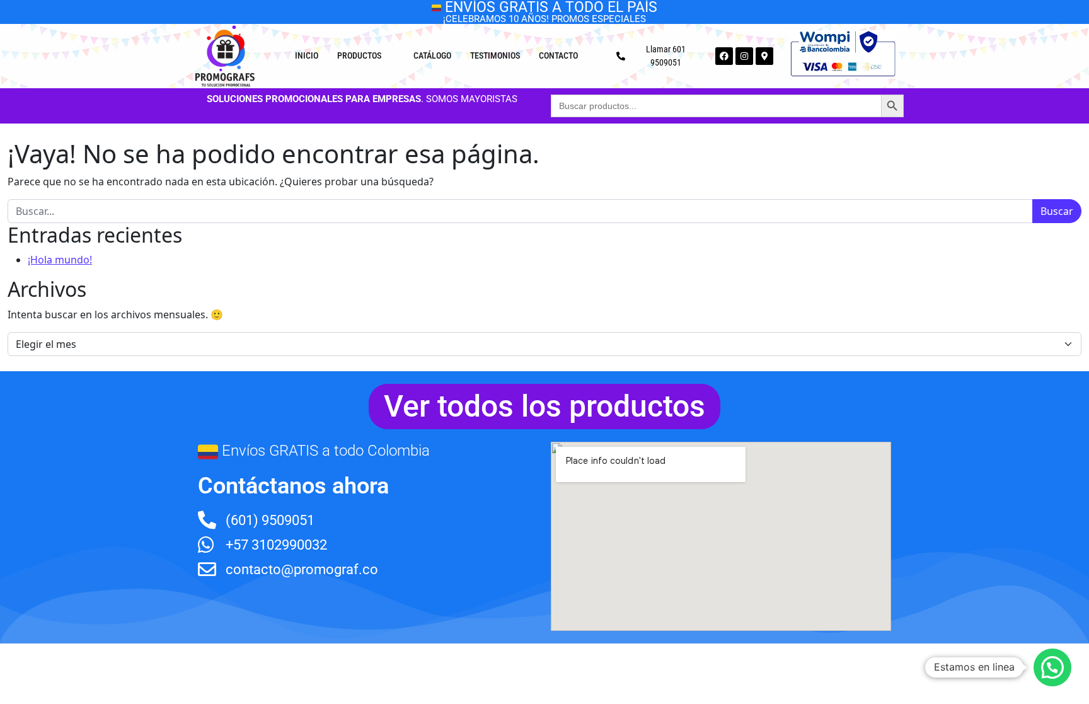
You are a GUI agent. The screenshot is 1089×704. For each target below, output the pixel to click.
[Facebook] (724, 56)
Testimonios (495, 55)
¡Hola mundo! (60, 260)
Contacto (558, 55)
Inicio (306, 55)
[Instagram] (744, 56)
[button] (1052, 667)
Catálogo (432, 55)
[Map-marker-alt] (764, 56)
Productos (359, 55)
